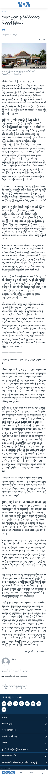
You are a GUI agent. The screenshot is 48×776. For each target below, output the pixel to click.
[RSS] (33, 703)
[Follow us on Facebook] (4, 703)
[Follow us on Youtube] (15, 703)
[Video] (21, 773)
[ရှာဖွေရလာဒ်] (42, 773)
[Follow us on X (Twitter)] (9, 703)
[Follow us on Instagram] (21, 703)
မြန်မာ (4, 11)
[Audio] (31, 773)
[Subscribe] (4, 709)
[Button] (42, 40)
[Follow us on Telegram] (27, 703)
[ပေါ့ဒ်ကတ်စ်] (38, 703)
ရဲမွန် (3, 29)
